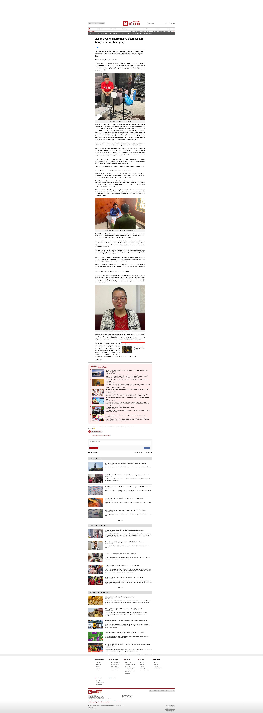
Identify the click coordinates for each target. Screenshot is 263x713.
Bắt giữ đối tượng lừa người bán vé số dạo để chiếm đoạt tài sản (124, 530)
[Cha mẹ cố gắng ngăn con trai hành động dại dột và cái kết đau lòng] (95, 466)
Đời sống (145, 29)
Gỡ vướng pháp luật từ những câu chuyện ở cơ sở (120, 407)
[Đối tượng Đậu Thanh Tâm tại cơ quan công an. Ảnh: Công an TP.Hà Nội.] (120, 307)
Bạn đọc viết (99, 684)
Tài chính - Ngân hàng (130, 664)
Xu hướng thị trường (130, 670)
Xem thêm (120, 520)
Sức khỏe (156, 664)
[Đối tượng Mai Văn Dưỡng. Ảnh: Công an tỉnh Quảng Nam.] (120, 96)
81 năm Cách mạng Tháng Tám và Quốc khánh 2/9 (124, 31)
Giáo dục (142, 664)
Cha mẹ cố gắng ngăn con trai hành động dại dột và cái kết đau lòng (125, 463)
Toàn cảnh (100, 29)
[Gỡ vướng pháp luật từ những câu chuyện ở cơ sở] (98, 410)
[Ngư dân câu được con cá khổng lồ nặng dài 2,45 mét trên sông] (95, 502)
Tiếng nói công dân (137, 33)
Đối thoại (98, 668)
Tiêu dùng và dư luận (130, 671)
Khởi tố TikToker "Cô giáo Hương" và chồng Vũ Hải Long (122, 565)
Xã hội (134, 29)
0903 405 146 (91, 707)
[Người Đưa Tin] (113, 692)
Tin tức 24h (164, 690)
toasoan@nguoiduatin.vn (93, 709)
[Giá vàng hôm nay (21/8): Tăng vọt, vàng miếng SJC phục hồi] (95, 612)
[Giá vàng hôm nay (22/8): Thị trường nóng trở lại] (95, 600)
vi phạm (100, 435)
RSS (151, 690)
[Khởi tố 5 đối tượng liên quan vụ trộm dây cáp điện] (95, 557)
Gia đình (156, 662)
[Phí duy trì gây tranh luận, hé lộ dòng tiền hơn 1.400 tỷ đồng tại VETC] (95, 624)
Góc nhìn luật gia (114, 33)
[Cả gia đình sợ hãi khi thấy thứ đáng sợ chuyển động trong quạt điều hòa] (95, 478)
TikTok (93, 435)
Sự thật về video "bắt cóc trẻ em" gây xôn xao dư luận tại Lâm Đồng (139, 348)
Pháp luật (112, 29)
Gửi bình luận (94, 447)
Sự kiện (98, 666)
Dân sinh (142, 662)
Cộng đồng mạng (158, 668)
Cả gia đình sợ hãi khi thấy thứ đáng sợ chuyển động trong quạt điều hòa (127, 475)
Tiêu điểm (98, 662)
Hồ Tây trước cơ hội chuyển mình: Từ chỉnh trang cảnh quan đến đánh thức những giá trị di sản (127, 371)
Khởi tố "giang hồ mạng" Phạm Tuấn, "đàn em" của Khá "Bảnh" (124, 577)
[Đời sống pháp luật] (160, 710)
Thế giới (98, 670)
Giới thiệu (156, 690)
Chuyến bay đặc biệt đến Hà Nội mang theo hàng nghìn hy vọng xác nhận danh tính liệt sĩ (127, 645)
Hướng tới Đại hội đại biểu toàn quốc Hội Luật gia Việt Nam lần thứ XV (149, 31)
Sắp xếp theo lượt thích (138, 452)
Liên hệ (91, 23)
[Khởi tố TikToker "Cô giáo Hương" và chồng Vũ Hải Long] (95, 569)
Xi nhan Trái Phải (100, 682)
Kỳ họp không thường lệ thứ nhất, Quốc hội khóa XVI (102, 31)
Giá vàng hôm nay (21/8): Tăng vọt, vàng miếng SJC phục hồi (123, 609)
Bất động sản (128, 662)
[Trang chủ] (131, 23)
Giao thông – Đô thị (144, 670)
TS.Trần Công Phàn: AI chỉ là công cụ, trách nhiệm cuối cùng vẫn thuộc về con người (127, 398)
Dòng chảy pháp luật (102, 33)
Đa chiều (157, 29)
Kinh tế (124, 29)
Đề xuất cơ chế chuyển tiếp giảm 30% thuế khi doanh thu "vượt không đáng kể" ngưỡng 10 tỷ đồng (128, 390)
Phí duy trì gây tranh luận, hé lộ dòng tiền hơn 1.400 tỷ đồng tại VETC (126, 620)
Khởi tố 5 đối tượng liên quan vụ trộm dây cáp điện (120, 553)
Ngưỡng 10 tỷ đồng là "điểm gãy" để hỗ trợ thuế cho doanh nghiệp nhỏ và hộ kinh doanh (127, 380)
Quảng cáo (101, 23)
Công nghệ (127, 673)
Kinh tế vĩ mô (128, 666)
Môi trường (142, 668)
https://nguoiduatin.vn (92, 695)
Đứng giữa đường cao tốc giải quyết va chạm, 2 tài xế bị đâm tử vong (125, 510)
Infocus (169, 29)
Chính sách (99, 664)
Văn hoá (142, 666)
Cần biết (156, 666)
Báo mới (171, 690)
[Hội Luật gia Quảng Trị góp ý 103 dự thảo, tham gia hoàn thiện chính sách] (98, 417)
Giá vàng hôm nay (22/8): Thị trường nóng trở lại (119, 597)
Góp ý (96, 23)
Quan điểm (98, 680)
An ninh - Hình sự (148, 33)
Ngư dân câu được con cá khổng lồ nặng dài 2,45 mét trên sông (124, 498)
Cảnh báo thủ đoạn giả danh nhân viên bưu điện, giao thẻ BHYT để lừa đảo (128, 487)
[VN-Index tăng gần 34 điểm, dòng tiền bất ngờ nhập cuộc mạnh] (95, 636)
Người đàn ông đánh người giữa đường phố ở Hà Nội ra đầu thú (124, 542)
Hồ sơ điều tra (125, 33)
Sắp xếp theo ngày (148, 452)
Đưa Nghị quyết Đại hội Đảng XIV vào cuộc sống (174, 31)
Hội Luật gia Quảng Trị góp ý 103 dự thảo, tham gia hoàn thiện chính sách (126, 415)
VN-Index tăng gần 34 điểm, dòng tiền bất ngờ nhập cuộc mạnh (124, 632)
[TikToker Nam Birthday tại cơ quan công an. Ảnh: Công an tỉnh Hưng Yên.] (120, 213)
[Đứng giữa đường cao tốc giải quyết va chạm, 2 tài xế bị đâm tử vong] (95, 513)
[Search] (165, 23)
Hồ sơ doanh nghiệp (130, 668)
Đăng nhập (147, 447)
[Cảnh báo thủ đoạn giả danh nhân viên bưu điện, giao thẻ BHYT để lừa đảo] (95, 490)
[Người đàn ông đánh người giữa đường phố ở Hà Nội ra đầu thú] (95, 545)
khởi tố (97, 435)
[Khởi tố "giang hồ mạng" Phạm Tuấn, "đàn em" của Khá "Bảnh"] (95, 580)
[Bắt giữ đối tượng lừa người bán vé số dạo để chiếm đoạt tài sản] (95, 533)
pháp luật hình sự (107, 435)
